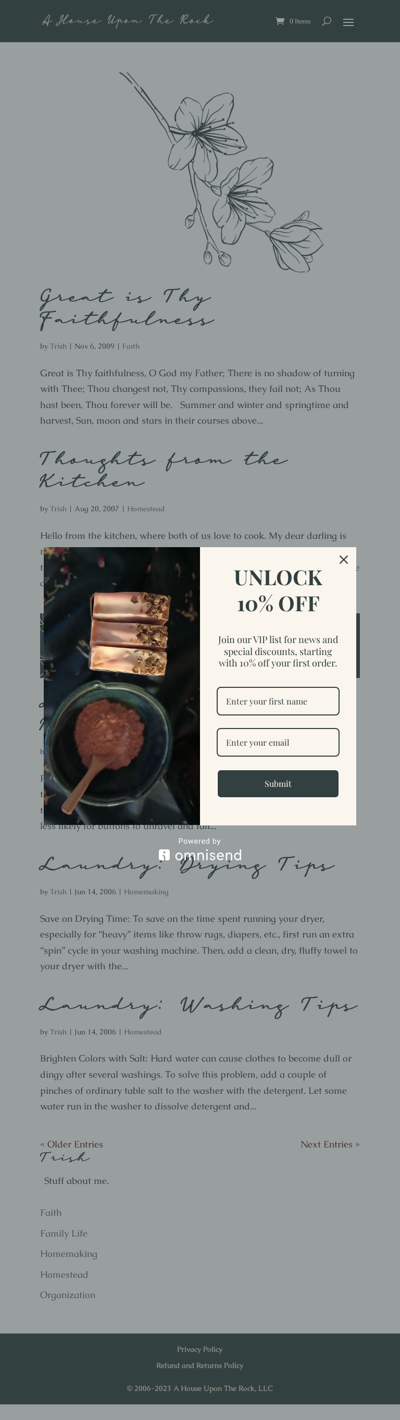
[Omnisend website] (200, 849)
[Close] (343, 559)
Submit (278, 783)
